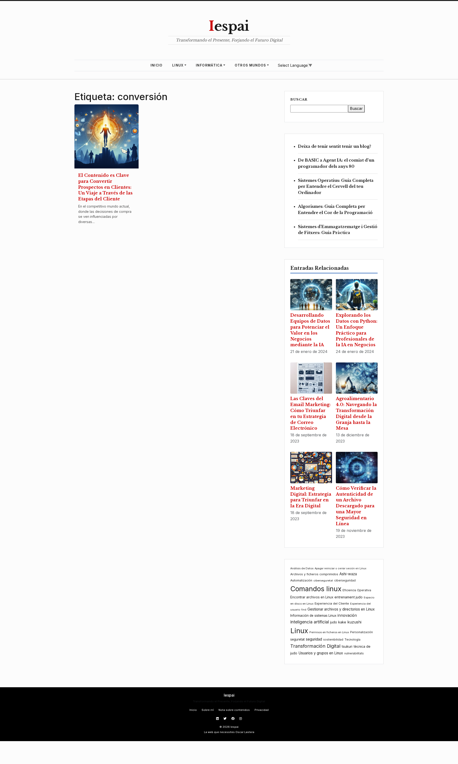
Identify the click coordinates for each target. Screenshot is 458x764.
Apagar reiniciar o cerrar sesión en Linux (340, 568)
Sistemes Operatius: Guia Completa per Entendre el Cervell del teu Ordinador (336, 186)
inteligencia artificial (309, 621)
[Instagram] (240, 718)
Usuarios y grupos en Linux (320, 653)
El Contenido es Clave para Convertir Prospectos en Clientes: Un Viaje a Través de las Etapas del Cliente (105, 187)
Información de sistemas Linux (313, 615)
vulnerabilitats (354, 653)
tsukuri (347, 646)
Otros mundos (250, 65)
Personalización (361, 632)
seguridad (314, 639)
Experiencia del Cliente (332, 603)
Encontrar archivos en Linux (311, 597)
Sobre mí (208, 710)
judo (333, 622)
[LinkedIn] (218, 718)
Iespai (229, 26)
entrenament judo (348, 597)
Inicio (157, 65)
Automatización (301, 580)
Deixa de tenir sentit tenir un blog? (334, 146)
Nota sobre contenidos (234, 710)
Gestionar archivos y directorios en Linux (341, 609)
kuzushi (354, 622)
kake (342, 622)
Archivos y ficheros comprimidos (314, 574)
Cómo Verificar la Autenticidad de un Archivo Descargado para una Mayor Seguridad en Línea (356, 506)
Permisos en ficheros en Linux (329, 632)
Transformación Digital (315, 646)
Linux (178, 65)
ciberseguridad (345, 580)
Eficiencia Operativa (357, 590)
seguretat (297, 639)
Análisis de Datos (301, 568)
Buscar (298, 99)
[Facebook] (233, 718)
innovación (347, 615)
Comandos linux (315, 589)
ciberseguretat (323, 580)
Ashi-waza (348, 574)
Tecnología (352, 639)
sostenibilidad (333, 639)
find (303, 609)
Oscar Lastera (244, 732)
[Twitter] (226, 718)
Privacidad (262, 710)
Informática (209, 65)
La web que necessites (219, 732)
